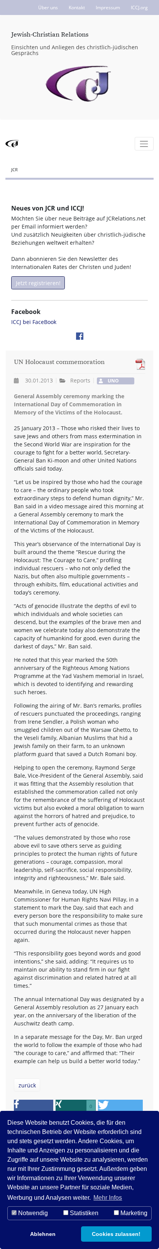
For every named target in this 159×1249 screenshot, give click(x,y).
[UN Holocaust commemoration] (138, 364)
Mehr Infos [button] (107, 1197)
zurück (27, 1085)
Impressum (108, 7)
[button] (33, 1106)
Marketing (133, 1213)
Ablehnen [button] (43, 1234)
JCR (14, 169)
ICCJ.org (139, 7)
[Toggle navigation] (144, 143)
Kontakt (77, 7)
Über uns (48, 7)
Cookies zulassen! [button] (116, 1234)
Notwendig (32, 1213)
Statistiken (83, 1213)
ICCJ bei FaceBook (33, 322)
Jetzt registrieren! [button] (38, 283)
